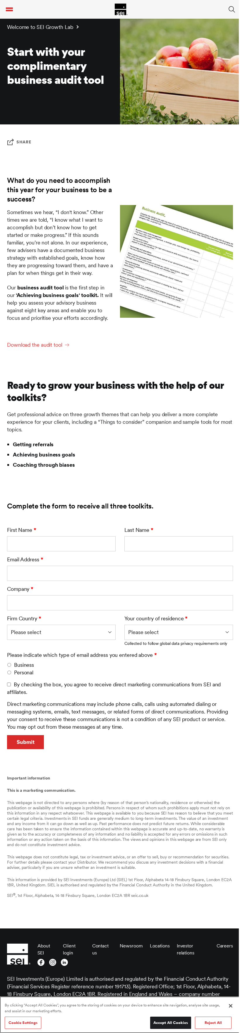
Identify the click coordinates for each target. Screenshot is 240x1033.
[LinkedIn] (64, 962)
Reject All (213, 1022)
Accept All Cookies (170, 1022)
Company (20, 589)
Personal (23, 672)
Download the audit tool (34, 345)
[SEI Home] (121, 9)
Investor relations (185, 949)
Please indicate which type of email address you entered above (82, 655)
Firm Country (24, 618)
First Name (21, 530)
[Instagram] (52, 962)
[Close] (230, 1005)
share (23, 142)
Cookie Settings (23, 1022)
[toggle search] (231, 9)
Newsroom (131, 946)
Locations (160, 946)
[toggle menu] (9, 9)
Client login (69, 949)
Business (24, 665)
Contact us (100, 949)
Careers (225, 946)
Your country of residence (156, 618)
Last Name (138, 530)
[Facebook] (40, 962)
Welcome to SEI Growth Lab (40, 27)
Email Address (25, 559)
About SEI (43, 949)
